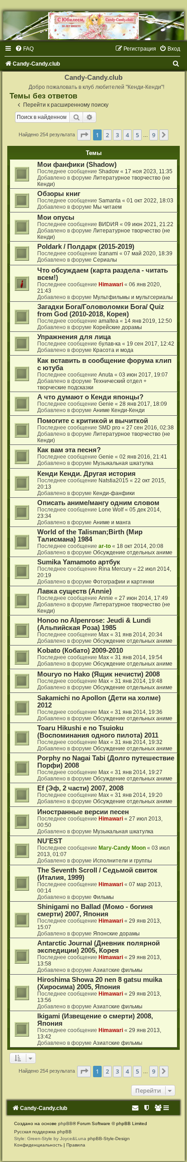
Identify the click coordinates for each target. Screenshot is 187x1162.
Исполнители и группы (122, 860)
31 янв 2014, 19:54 (138, 657)
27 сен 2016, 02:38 (150, 427)
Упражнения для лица (74, 337)
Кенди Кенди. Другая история (86, 473)
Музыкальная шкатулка (123, 463)
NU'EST (49, 841)
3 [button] (117, 135)
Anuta (105, 375)
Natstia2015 (113, 480)
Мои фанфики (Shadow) (77, 164)
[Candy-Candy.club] (93, 25)
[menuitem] (24, 49)
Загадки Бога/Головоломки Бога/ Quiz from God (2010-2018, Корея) (100, 310)
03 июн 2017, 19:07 (143, 375)
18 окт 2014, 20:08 (140, 546)
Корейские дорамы (117, 327)
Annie (105, 598)
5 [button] (137, 135)
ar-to (104, 546)
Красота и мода (113, 350)
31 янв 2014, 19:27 (138, 772)
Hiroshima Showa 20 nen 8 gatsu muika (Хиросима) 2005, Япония (99, 983)
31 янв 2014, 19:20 (138, 795)
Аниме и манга (112, 522)
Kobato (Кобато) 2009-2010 (80, 650)
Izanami (108, 253)
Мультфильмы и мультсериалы (133, 297)
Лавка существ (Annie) (74, 591)
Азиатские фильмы (118, 970)
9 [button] (153, 135)
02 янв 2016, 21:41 (143, 457)
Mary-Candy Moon (122, 848)
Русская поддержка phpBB (43, 1131)
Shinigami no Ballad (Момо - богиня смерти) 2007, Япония (95, 910)
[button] (84, 134)
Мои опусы (55, 217)
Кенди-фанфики (114, 493)
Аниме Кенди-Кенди (119, 410)
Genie (105, 404)
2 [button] (107, 135)
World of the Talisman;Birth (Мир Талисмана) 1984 (90, 535)
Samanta (109, 200)
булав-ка (109, 344)
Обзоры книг (58, 193)
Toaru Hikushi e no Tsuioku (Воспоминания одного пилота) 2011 (97, 731)
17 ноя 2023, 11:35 (148, 171)
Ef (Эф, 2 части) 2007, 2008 (80, 788)
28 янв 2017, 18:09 (143, 404)
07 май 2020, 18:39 (148, 253)
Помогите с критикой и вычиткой (92, 420)
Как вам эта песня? (69, 450)
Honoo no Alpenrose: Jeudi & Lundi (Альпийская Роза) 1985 (94, 624)
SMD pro (109, 427)
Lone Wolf (110, 509)
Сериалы (105, 260)
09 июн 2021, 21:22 (148, 224)
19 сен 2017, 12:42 (150, 344)
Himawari (110, 284)
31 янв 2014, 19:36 (138, 712)
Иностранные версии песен (83, 812)
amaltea (108, 321)
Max (103, 634)
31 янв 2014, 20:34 (138, 634)
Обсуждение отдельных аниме (132, 552)
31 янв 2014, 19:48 (138, 681)
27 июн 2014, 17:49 (143, 598)
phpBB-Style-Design (109, 1138)
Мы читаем (107, 207)
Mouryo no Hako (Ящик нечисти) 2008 (98, 674)
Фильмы (103, 897)
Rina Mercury (115, 569)
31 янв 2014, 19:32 (138, 742)
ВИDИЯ (108, 224)
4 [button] (127, 135)
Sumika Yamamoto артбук (78, 562)
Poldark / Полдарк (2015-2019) (85, 246)
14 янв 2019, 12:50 (148, 321)
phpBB (65, 1123)
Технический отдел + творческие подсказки (92, 384)
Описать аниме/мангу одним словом (98, 502)
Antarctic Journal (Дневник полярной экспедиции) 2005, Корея (98, 947)
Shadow (108, 171)
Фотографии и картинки (123, 581)
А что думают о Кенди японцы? (90, 397)
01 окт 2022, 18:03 (150, 200)
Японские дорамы (116, 933)
